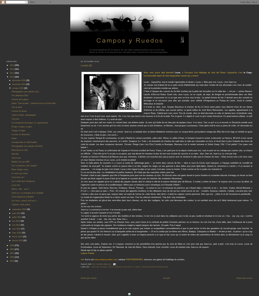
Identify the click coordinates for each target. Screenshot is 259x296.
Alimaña (15, 154)
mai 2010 (16, 225)
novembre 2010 (19, 84)
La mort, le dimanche (21, 134)
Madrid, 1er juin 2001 (21, 162)
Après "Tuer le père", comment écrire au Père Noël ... (35, 103)
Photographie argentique (155, 267)
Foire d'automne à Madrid (22, 197)
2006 (12, 257)
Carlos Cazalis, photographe (24, 115)
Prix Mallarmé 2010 (20, 95)
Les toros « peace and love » (24, 201)
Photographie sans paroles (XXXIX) (27, 146)
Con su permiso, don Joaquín (24, 165)
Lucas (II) (16, 185)
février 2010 (17, 236)
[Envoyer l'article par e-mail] (114, 264)
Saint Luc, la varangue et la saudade (27, 193)
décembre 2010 (19, 80)
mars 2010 (17, 233)
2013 (12, 65)
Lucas (111, 267)
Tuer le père (17, 107)
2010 (12, 77)
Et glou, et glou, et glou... (23, 127)
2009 (12, 245)
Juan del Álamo (99, 267)
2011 (12, 73)
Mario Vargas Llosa (20, 169)
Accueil (166, 278)
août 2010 (16, 213)
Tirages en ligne (18, 130)
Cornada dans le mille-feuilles (24, 142)
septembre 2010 (19, 209)
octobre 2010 (18, 88)
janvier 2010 (17, 240)
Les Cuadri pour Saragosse (23, 181)
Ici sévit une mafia (20, 173)
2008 (12, 249)
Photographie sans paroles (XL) (25, 91)
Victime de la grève (20, 99)
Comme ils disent (19, 111)
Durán (14, 138)
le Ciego (248, 72)
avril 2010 (16, 229)
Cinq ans (15, 119)
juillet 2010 (17, 217)
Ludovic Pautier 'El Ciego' (128, 267)
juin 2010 (16, 221)
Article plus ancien (244, 278)
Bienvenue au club (20, 150)
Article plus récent (89, 278)
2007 (12, 253)
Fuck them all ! (18, 177)
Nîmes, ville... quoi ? (21, 189)
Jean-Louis (16, 158)
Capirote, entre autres (21, 204)
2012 (12, 69)
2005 (12, 261)
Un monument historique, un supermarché (30, 123)
